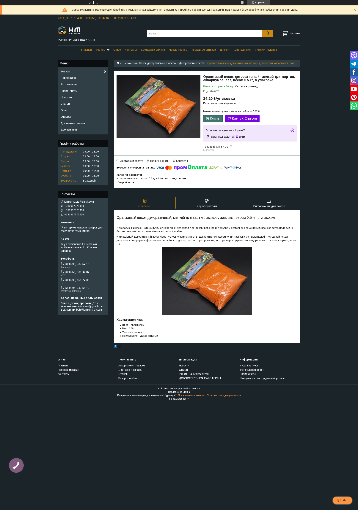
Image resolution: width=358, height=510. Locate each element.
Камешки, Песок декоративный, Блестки (151, 63)
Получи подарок (266, 49)
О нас (117, 49)
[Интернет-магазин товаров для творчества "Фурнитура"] (100, 30)
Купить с (238, 118)
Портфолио (68, 77)
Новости (66, 97)
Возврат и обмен (128, 378)
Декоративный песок (192, 63)
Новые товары (178, 49)
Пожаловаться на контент (191, 395)
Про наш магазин (68, 369)
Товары (100, 49)
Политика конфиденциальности (224, 395)
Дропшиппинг (243, 49)
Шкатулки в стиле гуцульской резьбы (262, 378)
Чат (345, 500)
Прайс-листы (69, 90)
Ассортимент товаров (131, 365)
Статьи (65, 103)
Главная (86, 49)
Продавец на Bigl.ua (179, 392)
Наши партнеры (249, 365)
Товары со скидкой (203, 49)
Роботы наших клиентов (194, 373)
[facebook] (115, 346)
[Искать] (267, 33)
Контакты (131, 49)
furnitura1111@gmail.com (79, 201)
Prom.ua (195, 388)
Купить (215, 118)
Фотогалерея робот (252, 369)
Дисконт (225, 49)
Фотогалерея (69, 84)
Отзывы (66, 116)
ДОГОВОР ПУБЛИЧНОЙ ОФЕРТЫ (200, 378)
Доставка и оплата (153, 49)
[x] (119, 346)
